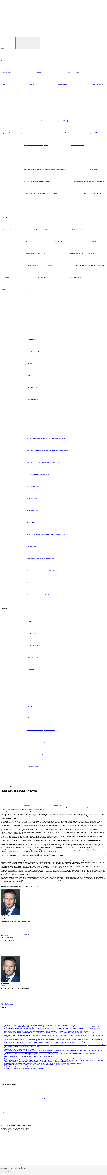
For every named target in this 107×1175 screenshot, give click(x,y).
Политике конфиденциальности (18, 1168)
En (30, 289)
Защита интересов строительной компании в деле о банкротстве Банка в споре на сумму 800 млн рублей (32, 1038)
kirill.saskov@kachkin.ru (7, 937)
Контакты (3, 768)
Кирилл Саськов (5, 915)
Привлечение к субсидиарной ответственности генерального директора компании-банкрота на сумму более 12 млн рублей (37, 1064)
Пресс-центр (4, 217)
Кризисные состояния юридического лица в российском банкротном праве (25, 954)
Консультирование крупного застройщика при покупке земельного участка (24, 1066)
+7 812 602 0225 (5, 936)
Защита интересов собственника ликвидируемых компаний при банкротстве (24, 1068)
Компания (3, 60)
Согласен (7, 1171)
